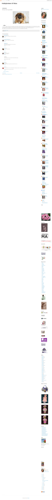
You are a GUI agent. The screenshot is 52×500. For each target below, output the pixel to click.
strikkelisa (43, 176)
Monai (42, 280)
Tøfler (42, 379)
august (43, 478)
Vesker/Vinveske (44, 380)
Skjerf (42, 374)
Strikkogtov (43, 192)
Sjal (42, 373)
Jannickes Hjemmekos (6, 39)
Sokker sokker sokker (44, 112)
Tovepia (43, 290)
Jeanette (43, 273)
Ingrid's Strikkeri (44, 87)
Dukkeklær (43, 360)
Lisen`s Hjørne (43, 106)
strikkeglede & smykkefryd (45, 160)
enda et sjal (43, 481)
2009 (42, 487)
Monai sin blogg (44, 135)
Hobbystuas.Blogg (44, 73)
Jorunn (42, 274)
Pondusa (43, 283)
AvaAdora (43, 264)
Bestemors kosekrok (44, 42)
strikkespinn (43, 190)
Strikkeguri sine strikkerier (45, 165)
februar (43, 484)
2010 (42, 486)
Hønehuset (43, 271)
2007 (42, 489)
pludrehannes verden (44, 143)
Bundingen (43, 44)
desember (44, 477)
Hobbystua (43, 270)
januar (43, 485)
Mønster (43, 369)
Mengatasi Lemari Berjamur (44, 98)
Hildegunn (43, 269)
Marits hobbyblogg (44, 114)
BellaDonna (5, 43)
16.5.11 (5, 41)
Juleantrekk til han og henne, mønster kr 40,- (47, 88)
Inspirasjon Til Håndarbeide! (45, 92)
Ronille (42, 284)
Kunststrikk (43, 365)
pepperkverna (43, 292)
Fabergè (46, 185)
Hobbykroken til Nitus (9, 3)
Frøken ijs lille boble (44, 57)
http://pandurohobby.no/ (44, 431)
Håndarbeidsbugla (44, 76)
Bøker (42, 358)
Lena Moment (43, 276)
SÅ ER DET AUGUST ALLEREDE (46, 46)
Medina (43, 279)
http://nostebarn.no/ (44, 430)
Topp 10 (46, 30)
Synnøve (43, 288)
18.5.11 (5, 54)
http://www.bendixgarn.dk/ (44, 434)
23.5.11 (5, 70)
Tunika (42, 377)
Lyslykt (42, 368)
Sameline (43, 285)
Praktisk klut (46, 101)
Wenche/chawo (6, 35)
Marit (42, 278)
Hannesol (43, 268)
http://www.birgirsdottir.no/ (44, 435)
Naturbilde (43, 370)
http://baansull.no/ (44, 427)
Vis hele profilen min (46, 471)
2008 (42, 488)
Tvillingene (43, 378)
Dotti (42, 359)
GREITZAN (43, 62)
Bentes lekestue (44, 29)
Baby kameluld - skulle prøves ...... (47, 139)
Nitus (4, 62)
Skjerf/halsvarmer (44, 375)
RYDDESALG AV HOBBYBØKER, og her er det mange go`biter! (47, 162)
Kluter (42, 364)
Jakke (42, 363)
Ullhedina (43, 200)
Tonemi (42, 289)
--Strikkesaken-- (44, 23)
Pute (42, 372)
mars (43, 483)
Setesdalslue (43, 136)
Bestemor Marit (43, 265)
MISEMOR (43, 130)
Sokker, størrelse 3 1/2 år (44, 193)
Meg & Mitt (43, 119)
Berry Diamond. (47, 93)
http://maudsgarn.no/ (44, 429)
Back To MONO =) (44, 24)
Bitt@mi (43, 266)
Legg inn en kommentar (6, 71)
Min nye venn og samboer (45, 480)
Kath (42, 275)
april (43, 482)
